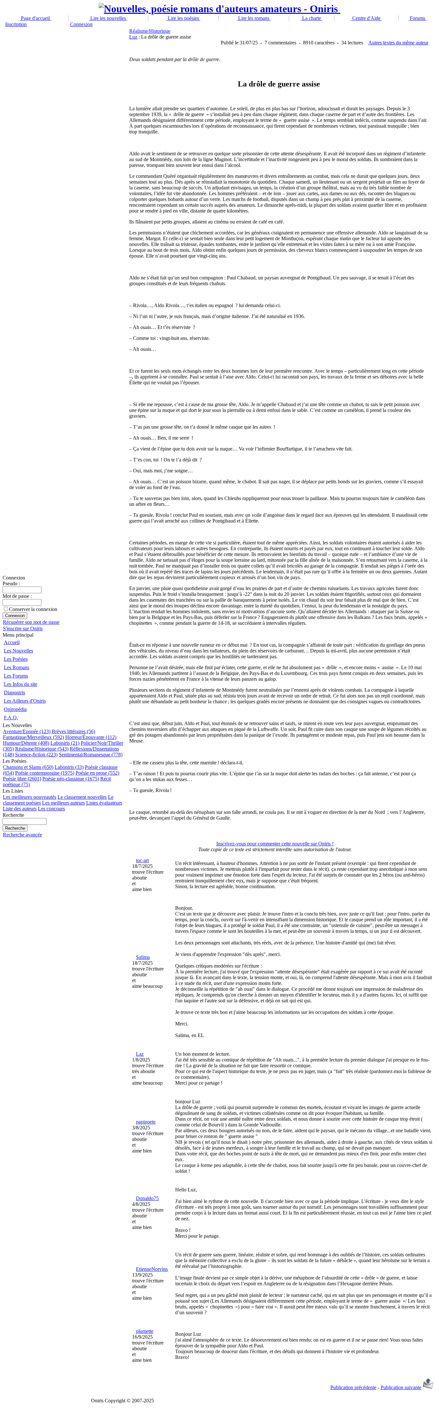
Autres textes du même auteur (398, 42)
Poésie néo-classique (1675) (70, 778)
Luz (133, 37)
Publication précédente (353, 1387)
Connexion (81, 24)
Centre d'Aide (366, 18)
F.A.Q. (11, 717)
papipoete (146, 1122)
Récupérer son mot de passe (31, 622)
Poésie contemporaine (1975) (44, 773)
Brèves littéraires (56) (73, 731)
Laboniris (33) (69, 767)
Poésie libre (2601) (22, 778)
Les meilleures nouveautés (29, 797)
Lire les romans (254, 18)
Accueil (12, 642)
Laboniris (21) (64, 743)
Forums (417, 18)
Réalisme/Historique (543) (41, 749)
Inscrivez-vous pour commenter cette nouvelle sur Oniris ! (275, 843)
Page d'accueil (35, 18)
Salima (143, 957)
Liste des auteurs (20, 808)
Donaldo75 (147, 1198)
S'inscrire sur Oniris (23, 628)
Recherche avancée (22, 834)
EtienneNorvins (152, 1269)
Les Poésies (16, 659)
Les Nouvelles (18, 650)
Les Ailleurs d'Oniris (25, 701)
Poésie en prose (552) (97, 773)
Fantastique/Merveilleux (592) (33, 737)
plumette (144, 1331)
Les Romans (16, 667)
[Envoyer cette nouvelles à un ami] (428, 1387)
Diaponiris (14, 692)
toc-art (142, 860)
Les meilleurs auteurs (63, 803)
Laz (140, 1054)
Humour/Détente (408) (26, 743)
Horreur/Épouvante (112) (90, 737)
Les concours (51, 808)
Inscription (16, 24)
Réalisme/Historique (149, 31)
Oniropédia (15, 709)
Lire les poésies (183, 18)
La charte (311, 18)
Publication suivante (401, 1387)
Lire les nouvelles (108, 18)
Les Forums (16, 676)
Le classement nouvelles (82, 797)
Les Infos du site (20, 684)
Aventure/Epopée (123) (26, 731)
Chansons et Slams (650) (28, 767)
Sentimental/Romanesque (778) (90, 754)
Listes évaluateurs (104, 803)
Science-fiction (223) (36, 754)
